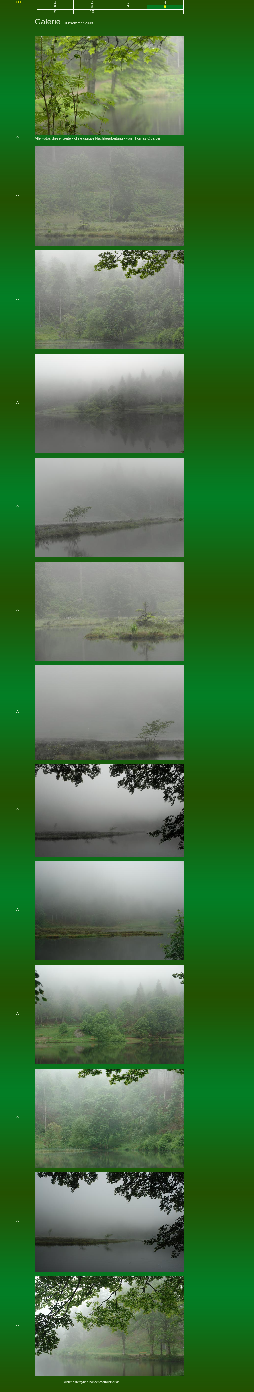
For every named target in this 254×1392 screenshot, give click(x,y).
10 (92, 12)
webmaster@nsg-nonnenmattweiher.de (92, 1382)
